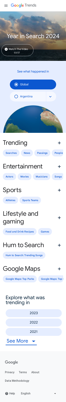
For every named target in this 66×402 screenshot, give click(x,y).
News (27, 153)
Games (45, 231)
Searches (11, 153)
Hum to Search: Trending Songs (24, 255)
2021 (33, 332)
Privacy (9, 372)
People (59, 153)
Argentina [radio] (26, 96)
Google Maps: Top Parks (20, 278)
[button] (33, 142)
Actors (9, 176)
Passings (42, 153)
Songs (58, 176)
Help (12, 393)
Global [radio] (24, 84)
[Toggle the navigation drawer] (6, 5)
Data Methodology (17, 380)
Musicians (42, 176)
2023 (34, 313)
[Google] (11, 362)
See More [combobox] (18, 341)
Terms (23, 372)
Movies (24, 176)
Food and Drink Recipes (20, 231)
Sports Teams (30, 200)
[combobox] (51, 96)
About (35, 372)
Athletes (10, 200)
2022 (34, 322)
